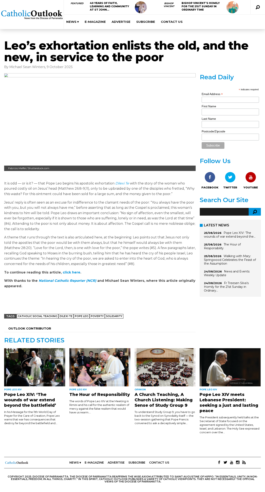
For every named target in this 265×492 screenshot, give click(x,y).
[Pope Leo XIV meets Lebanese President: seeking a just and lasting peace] (230, 367)
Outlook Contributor (29, 328)
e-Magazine (95, 22)
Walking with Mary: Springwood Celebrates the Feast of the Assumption (230, 259)
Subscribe (145, 22)
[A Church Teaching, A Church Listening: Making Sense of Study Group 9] (165, 367)
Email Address (212, 94)
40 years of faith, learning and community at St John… (109, 6)
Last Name (209, 118)
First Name (209, 106)
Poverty (97, 316)
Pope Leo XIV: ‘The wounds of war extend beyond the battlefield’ (30, 400)
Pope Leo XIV (13, 389)
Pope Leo (81, 316)
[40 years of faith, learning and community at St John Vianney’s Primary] (141, 7)
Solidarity (114, 316)
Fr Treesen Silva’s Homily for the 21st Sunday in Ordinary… (226, 286)
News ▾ (72, 22)
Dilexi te (66, 316)
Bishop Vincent (169, 5)
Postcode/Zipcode (213, 131)
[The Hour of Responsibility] (99, 367)
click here (71, 272)
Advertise (121, 22)
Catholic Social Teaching (37, 316)
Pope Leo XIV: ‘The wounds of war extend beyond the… (229, 234)
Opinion (140, 389)
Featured (77, 3)
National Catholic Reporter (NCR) (67, 281)
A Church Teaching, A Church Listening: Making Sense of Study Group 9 (164, 400)
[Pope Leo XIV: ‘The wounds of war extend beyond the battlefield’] (34, 367)
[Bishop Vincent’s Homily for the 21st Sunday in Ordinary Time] (232, 7)
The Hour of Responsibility (222, 246)
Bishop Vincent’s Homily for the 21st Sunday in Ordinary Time (201, 6)
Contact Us (172, 22)
